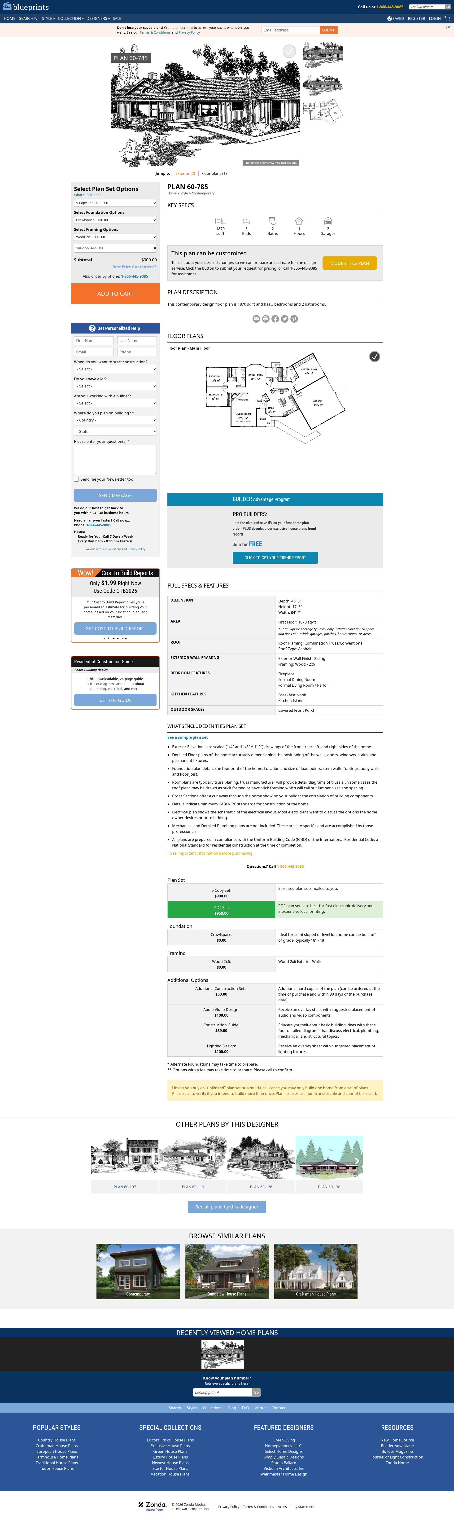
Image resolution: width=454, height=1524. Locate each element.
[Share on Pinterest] (294, 319)
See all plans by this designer (227, 1206)
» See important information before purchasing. (210, 853)
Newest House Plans (170, 1462)
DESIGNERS (97, 18)
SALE (117, 18)
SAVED (398, 18)
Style (47, 18)
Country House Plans (57, 1440)
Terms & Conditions (155, 32)
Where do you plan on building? (104, 413)
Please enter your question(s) (102, 441)
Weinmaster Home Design (283, 1474)
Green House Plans (170, 1451)
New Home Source (397, 1440)
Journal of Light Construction (397, 1457)
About (260, 1407)
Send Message (115, 495)
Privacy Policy (189, 32)
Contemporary (203, 193)
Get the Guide (115, 700)
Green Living (284, 1440)
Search (175, 1407)
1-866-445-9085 (134, 276)
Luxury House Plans (170, 1457)
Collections (213, 1407)
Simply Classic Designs (284, 1457)
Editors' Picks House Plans (170, 1440)
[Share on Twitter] (284, 319)
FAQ (245, 1407)
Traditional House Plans (57, 1462)
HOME (9, 18)
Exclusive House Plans (170, 1445)
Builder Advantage (397, 1445)
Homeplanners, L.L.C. (283, 1445)
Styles (192, 1407)
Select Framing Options (96, 229)
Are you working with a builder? (102, 396)
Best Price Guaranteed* (135, 266)
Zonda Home (397, 1462)
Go (448, 6)
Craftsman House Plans (57, 1445)
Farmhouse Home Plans (56, 1457)
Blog (232, 1407)
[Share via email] (256, 319)
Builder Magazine (397, 1451)
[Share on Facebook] (275, 319)
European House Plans (56, 1451)
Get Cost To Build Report (115, 628)
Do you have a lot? (90, 379)
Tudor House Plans (57, 1468)
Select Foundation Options (99, 212)
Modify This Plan (350, 263)
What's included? (87, 195)
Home (172, 193)
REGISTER (416, 18)
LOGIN (435, 18)
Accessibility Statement (296, 1506)
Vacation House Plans (170, 1474)
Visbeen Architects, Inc (284, 1468)
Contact (278, 1407)
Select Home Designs (284, 1451)
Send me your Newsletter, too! (107, 479)
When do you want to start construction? (110, 362)
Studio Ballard (283, 1462)
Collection (70, 18)
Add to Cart (115, 293)
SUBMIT (329, 30)
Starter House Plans (170, 1468)
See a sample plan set (187, 737)
